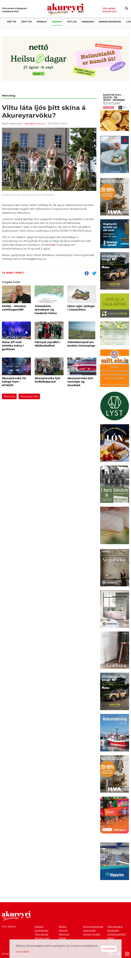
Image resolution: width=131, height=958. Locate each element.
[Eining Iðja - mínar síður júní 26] (114, 368)
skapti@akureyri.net (34, 123)
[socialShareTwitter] (94, 273)
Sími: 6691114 (9, 926)
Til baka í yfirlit (13, 272)
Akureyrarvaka (29, 396)
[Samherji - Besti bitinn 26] (114, 526)
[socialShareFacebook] (87, 273)
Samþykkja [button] (109, 948)
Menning (9, 396)
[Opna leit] (126, 8)
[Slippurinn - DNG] (114, 862)
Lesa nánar (22, 951)
